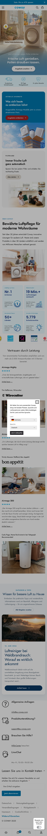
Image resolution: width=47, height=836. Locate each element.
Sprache (12, 424)
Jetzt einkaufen (16, 433)
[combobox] (16, 420)
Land (11, 416)
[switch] (39, 827)
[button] (37, 402)
